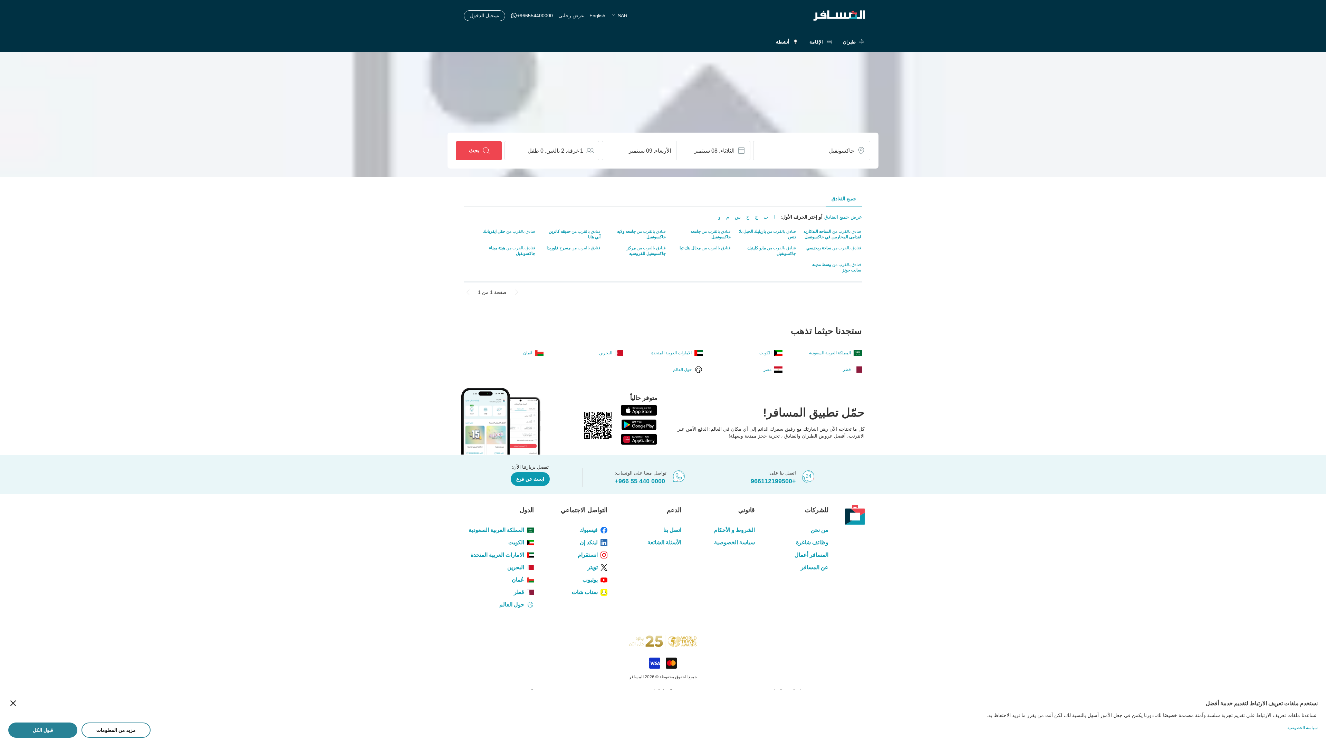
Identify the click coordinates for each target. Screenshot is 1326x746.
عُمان (518, 580)
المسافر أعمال (811, 555)
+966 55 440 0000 (640, 481)
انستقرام (588, 555)
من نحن (819, 530)
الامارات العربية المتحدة (497, 555)
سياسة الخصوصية (734, 542)
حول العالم (511, 605)
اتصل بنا (672, 530)
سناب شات (585, 592)
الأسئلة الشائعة (664, 542)
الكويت (516, 542)
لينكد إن (589, 542)
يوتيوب (590, 580)
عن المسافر (814, 567)
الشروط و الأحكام (734, 530)
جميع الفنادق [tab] (844, 198)
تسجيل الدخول (484, 15)
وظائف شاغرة (812, 542)
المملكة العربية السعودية (496, 530)
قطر (519, 592)
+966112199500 (773, 481)
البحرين (515, 567)
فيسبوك (588, 530)
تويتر (592, 567)
